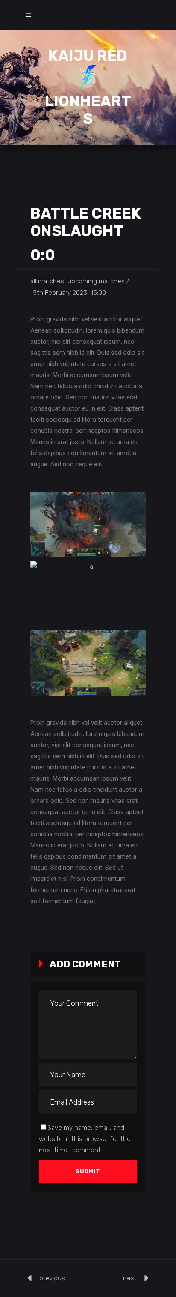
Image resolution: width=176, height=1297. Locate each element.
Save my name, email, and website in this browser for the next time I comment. (85, 1139)
